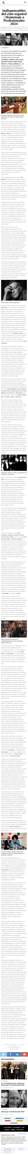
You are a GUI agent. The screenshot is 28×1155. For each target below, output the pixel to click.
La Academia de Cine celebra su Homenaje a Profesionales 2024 (12, 1084)
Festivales (14, 1123)
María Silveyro (14, 1046)
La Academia (7, 1127)
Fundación (19, 1129)
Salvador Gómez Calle (14, 1047)
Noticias (4, 1081)
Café (22, 1127)
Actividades (16, 1127)
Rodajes (7, 1120)
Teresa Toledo (14, 1049)
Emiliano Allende (11, 1044)
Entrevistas (5, 47)
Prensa (13, 1129)
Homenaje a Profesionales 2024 (12, 1112)
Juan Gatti (21, 1044)
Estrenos (20, 1120)
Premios (7, 1129)
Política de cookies (22, 1133)
